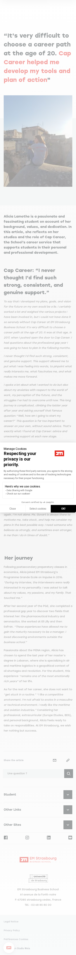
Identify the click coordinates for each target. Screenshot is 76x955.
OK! (63, 508)
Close (12, 508)
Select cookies (38, 508)
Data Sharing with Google (19, 490)
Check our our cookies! (18, 493)
